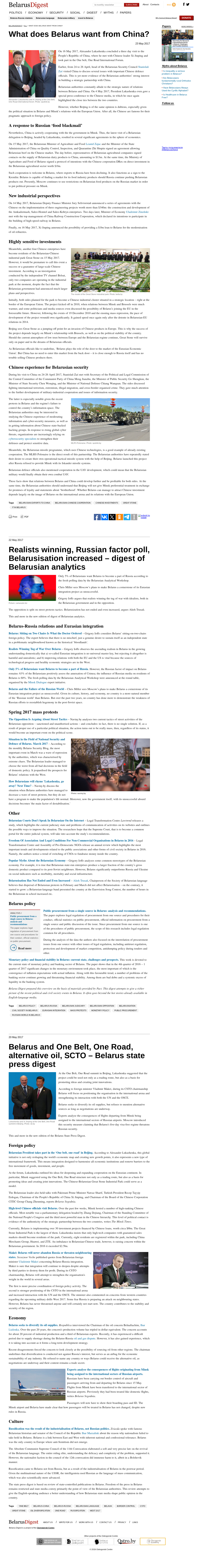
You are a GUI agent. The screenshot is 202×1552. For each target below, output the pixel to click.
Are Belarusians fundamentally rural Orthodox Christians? (176, 81)
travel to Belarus (85, 18)
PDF (26, 517)
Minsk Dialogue (37, 682)
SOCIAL (75, 12)
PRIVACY (122, 1522)
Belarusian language (45, 18)
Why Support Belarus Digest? (166, 18)
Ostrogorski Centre (45, 1528)
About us (48, 1522)
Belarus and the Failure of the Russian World (36, 689)
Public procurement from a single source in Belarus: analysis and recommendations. (94, 911)
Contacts (154, 4)
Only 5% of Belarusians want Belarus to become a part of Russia (48, 669)
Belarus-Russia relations (21, 18)
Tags (11, 502)
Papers (166, 26)
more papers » (187, 26)
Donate (186, 18)
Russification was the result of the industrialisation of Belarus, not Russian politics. (59, 1429)
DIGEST (92, 12)
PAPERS (125, 12)
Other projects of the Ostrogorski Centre (101, 1536)
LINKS (135, 1522)
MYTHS (109, 12)
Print (15, 517)
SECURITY (56, 12)
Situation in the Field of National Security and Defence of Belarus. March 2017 (37, 741)
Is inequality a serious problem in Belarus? (173, 72)
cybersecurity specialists (22, 438)
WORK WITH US (86, 1522)
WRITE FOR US (66, 1522)
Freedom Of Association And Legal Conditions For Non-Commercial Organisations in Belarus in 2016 (71, 840)
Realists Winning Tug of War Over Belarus (35, 649)
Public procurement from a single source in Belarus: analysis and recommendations (23, 920)
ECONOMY (35, 12)
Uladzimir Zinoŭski (137, 212)
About (146, 4)
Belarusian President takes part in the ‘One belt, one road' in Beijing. (51, 1152)
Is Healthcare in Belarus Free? (174, 96)
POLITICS (15, 12)
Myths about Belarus (174, 66)
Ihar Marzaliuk (90, 1433)
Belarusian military (66, 18)
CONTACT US (105, 1522)
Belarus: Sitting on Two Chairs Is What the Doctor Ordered (45, 633)
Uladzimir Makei (28, 1261)
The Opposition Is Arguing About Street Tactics (38, 719)
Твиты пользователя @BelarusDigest (172, 148)
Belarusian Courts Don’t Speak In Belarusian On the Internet (46, 820)
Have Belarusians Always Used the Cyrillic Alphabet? (175, 89)
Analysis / (16, 913)
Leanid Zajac (93, 144)
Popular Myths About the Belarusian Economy (37, 860)
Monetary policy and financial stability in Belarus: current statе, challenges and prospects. (64, 960)
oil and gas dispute (84, 1338)
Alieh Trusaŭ (80, 880)
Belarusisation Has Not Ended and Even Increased (39, 880)
